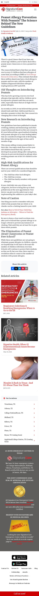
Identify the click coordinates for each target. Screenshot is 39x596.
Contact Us (5, 568)
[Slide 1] (14, 389)
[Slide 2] (17, 389)
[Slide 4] (24, 389)
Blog (36, 568)
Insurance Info (26, 568)
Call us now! (19, 594)
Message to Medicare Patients (19, 583)
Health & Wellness (7, 33)
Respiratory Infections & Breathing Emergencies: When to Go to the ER (19, 308)
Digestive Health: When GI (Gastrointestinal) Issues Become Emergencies (19, 346)
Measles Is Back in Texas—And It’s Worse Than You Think (18, 384)
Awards (25, 572)
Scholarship (15, 572)
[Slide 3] (21, 389)
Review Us (15, 568)
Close (35, 2)
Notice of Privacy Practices (19, 576)
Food (34, 31)
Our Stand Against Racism (19, 579)
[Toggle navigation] (35, 9)
